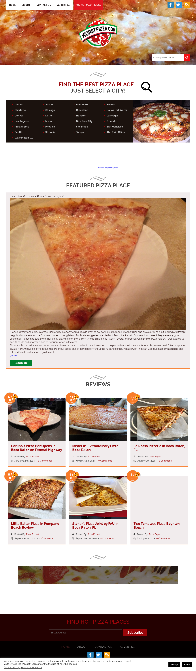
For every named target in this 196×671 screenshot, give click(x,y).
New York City (84, 121)
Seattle (19, 132)
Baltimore (82, 104)
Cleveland (82, 110)
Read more (21, 362)
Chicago (50, 110)
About (26, 5)
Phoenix (50, 126)
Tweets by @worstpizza (108, 168)
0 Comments (45, 460)
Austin (49, 104)
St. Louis (50, 132)
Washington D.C (24, 137)
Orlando (111, 121)
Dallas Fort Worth (117, 110)
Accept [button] (187, 664)
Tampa (80, 132)
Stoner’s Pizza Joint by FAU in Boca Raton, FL (95, 525)
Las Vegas (112, 115)
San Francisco (115, 126)
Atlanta (19, 104)
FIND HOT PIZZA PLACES (88, 5)
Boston (111, 104)
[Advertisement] (98, 157)
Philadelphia (22, 126)
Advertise (63, 5)
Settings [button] (174, 664)
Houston (81, 115)
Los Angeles (22, 121)
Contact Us (43, 5)
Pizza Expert (32, 456)
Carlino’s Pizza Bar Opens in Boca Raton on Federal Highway (36, 448)
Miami (48, 121)
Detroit (49, 115)
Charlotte (20, 110)
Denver (19, 115)
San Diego (82, 126)
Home (12, 5)
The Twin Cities (116, 132)
